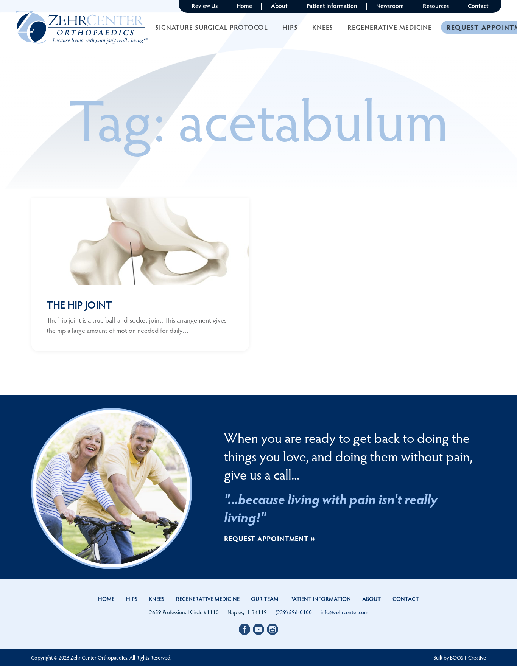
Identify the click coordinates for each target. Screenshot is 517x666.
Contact (478, 5)
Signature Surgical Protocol (211, 27)
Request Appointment (266, 538)
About (279, 5)
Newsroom (390, 5)
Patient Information (332, 5)
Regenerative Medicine (389, 27)
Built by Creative (459, 657)
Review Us (205, 5)
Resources (436, 5)
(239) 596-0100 (294, 612)
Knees (322, 27)
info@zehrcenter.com (344, 612)
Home (244, 5)
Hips (290, 27)
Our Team (265, 598)
